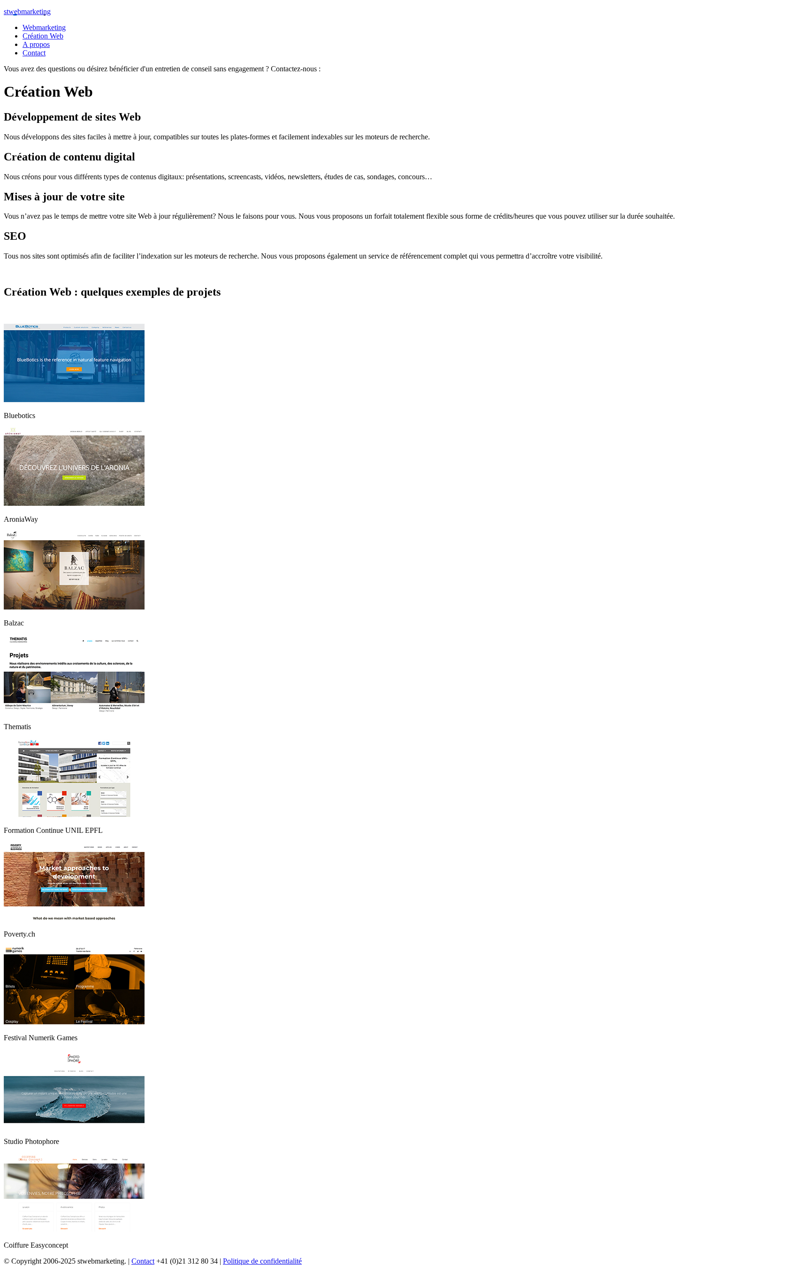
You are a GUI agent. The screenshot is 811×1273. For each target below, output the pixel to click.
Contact (142, 1261)
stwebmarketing (27, 11)
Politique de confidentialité (262, 1261)
